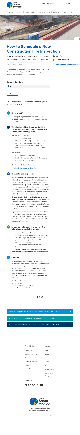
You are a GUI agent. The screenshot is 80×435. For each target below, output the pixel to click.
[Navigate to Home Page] (14, 6)
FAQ (10, 86)
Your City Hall (67, 12)
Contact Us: (57, 56)
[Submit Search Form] (52, 6)
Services (19, 12)
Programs (10, 12)
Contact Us (28, 350)
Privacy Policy (49, 369)
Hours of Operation (31, 354)
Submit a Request (31, 361)
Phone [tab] (12, 94)
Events (47, 350)
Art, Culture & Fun (44, 12)
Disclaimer (48, 366)
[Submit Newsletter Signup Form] (50, 415)
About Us (28, 369)
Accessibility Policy (49, 374)
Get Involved (29, 358)
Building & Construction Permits (24, 168)
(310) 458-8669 (63, 60)
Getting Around (30, 12)
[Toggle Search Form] (69, 4)
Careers (27, 365)
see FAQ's (24, 221)
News (47, 354)
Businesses (56, 12)
